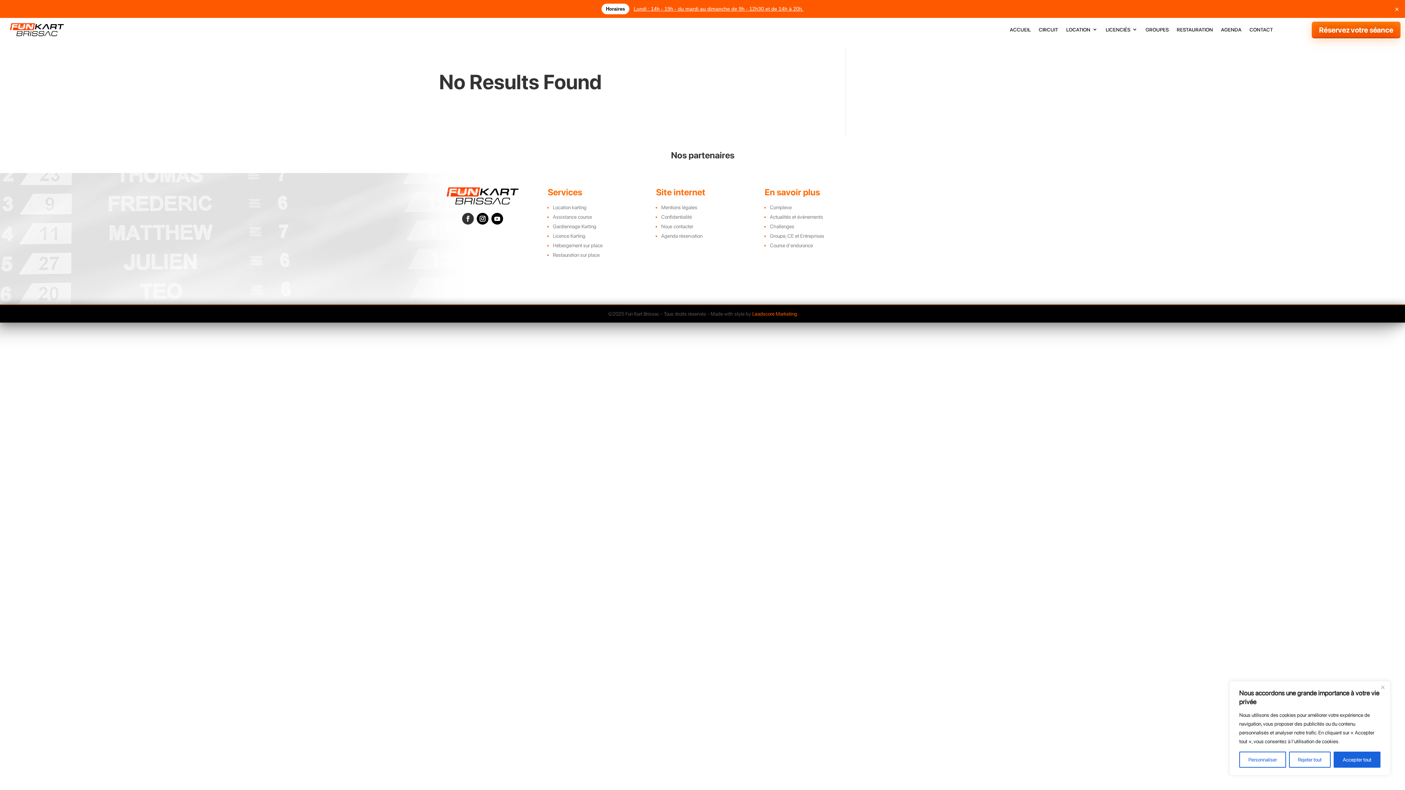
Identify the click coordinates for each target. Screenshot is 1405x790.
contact (1261, 30)
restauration (1195, 30)
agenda (1231, 30)
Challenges (782, 226)
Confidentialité (676, 217)
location (1078, 30)
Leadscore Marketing (774, 314)
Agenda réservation (681, 236)
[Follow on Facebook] (468, 219)
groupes (1157, 30)
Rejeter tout (1310, 760)
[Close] (1382, 687)
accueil (1020, 30)
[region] (1309, 728)
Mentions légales (679, 207)
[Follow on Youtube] (497, 219)
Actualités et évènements (796, 217)
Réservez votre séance (1356, 30)
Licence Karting (569, 236)
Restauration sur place (576, 255)
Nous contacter (677, 226)
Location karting (570, 207)
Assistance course (572, 217)
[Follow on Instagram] (482, 219)
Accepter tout (1357, 760)
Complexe (781, 207)
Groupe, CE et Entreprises (797, 236)
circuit (1048, 30)
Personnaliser (1262, 760)
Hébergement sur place (578, 245)
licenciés (1118, 30)
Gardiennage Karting (574, 226)
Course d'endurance (791, 245)
